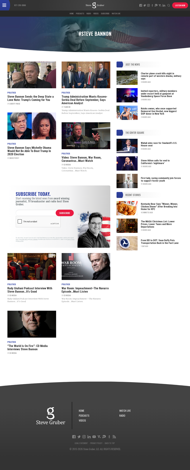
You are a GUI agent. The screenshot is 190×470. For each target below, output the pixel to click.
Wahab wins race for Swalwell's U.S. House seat (159, 144)
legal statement (34, 239)
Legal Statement (81, 443)
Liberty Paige (14, 103)
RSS (114, 436)
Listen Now (180, 5)
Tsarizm (67, 107)
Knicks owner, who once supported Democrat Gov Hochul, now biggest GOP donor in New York (159, 111)
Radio (89, 13)
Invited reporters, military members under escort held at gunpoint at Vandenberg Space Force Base (159, 94)
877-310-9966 (20, 5)
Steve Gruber (50, 415)
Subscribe (105, 13)
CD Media (67, 164)
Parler (156, 5)
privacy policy (24, 239)
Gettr (152, 5)
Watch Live (116, 13)
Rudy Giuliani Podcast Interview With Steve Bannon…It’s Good (29, 289)
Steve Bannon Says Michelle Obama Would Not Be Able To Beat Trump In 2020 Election (29, 151)
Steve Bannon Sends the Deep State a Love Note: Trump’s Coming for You (30, 98)
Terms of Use (20, 241)
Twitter (144, 5)
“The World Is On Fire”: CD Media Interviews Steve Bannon (27, 347)
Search (168, 5)
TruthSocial (160, 5)
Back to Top (110, 443)
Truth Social (99, 436)
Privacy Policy (96, 443)
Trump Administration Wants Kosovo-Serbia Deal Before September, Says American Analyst (84, 100)
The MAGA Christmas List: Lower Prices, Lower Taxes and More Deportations (158, 224)
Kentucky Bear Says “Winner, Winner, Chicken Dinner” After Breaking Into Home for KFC (159, 207)
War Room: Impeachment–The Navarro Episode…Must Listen (85, 289)
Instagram (148, 5)
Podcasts (80, 13)
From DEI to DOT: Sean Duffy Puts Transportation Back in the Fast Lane (160, 241)
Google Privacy (71, 239)
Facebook (140, 5)
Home (72, 13)
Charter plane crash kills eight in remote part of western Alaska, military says (161, 76)
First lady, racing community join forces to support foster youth (161, 179)
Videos (96, 13)
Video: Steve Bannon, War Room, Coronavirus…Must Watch (81, 159)
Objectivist (14, 158)
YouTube (94, 436)
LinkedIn (164, 5)
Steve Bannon (95, 5)
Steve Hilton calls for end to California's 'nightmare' (155, 162)
